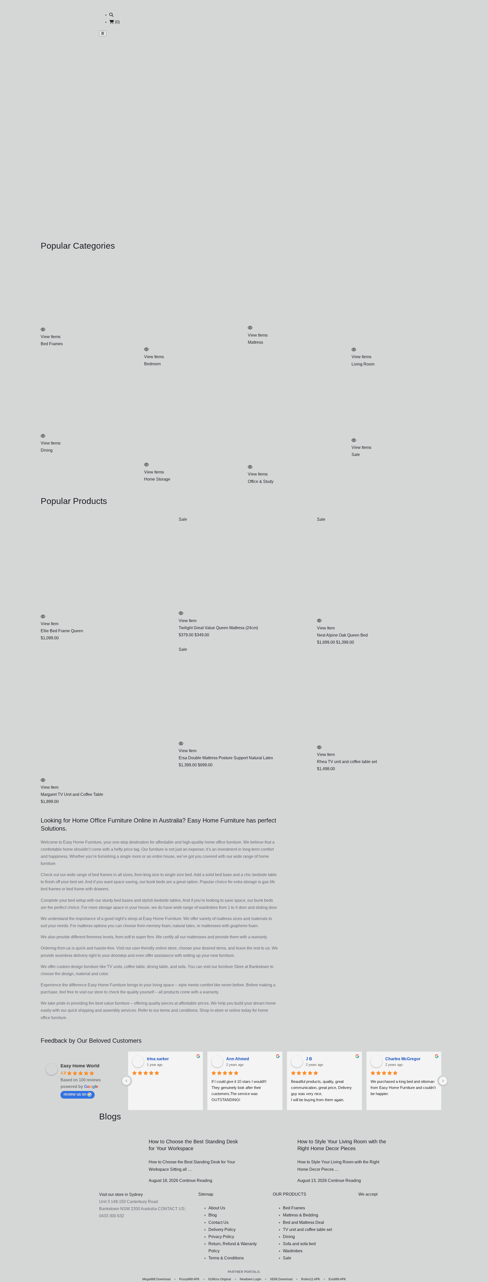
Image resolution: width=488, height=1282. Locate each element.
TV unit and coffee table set (307, 1229)
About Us (216, 1208)
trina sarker (158, 1059)
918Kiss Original (219, 1279)
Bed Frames (294, 1208)
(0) (117, 22)
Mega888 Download (156, 1279)
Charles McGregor (402, 1059)
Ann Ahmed (237, 1059)
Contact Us (218, 1222)
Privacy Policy (221, 1236)
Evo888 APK (337, 1279)
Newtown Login (250, 1279)
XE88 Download (281, 1279)
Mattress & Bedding (300, 1215)
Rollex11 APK (310, 1279)
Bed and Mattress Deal (303, 1222)
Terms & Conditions (226, 1258)
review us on (75, 1094)
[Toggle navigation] (102, 33)
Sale (287, 1258)
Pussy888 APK (189, 1279)
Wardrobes (292, 1251)
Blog (212, 1215)
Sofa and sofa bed (299, 1244)
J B (309, 1059)
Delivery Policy (222, 1229)
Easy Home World (79, 1065)
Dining (289, 1236)
